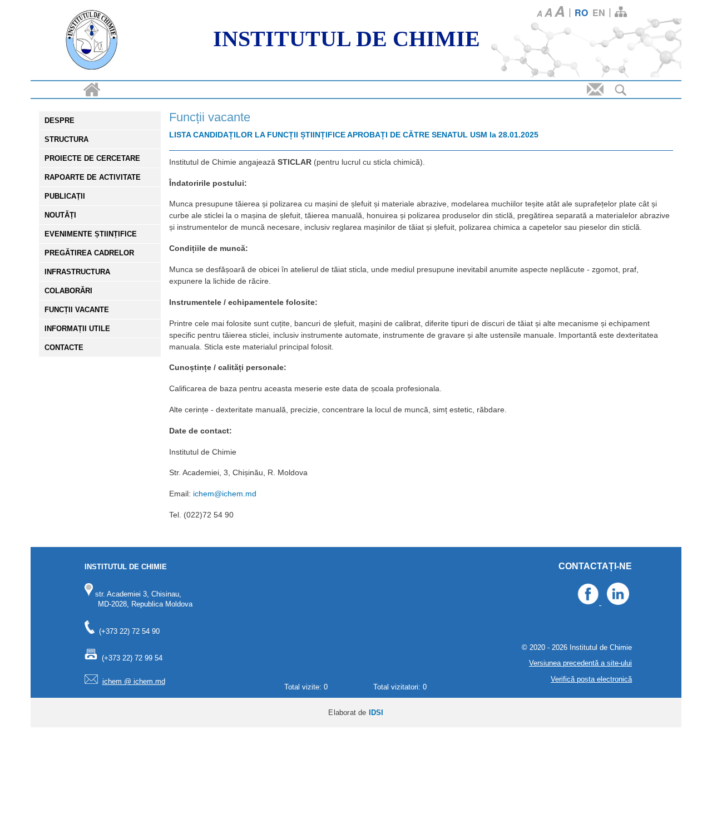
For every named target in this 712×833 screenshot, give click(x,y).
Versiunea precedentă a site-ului (580, 663)
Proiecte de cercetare (92, 158)
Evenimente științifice (90, 234)
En (598, 12)
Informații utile (77, 328)
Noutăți (60, 215)
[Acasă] (92, 41)
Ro (581, 12)
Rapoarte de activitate (92, 177)
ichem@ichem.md (224, 493)
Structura (66, 139)
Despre (59, 120)
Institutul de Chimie (346, 38)
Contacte (63, 347)
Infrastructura (77, 272)
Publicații (64, 196)
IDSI (376, 712)
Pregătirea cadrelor (89, 253)
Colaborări (68, 291)
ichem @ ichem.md (133, 681)
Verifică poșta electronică (591, 679)
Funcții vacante (76, 309)
